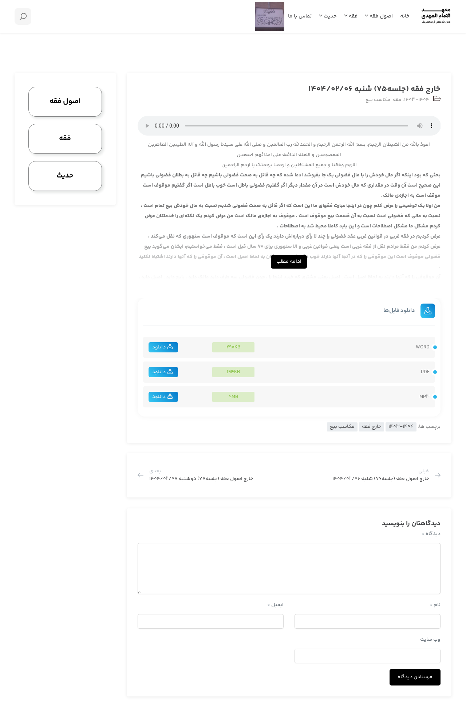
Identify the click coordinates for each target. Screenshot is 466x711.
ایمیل (275, 605)
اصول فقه (380, 16)
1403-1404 (416, 100)
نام (435, 605)
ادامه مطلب (288, 262)
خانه (405, 16)
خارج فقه (371, 427)
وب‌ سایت (430, 640)
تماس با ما (300, 16)
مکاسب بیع (378, 100)
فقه (352, 16)
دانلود (159, 347)
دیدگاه (431, 534)
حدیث (329, 16)
